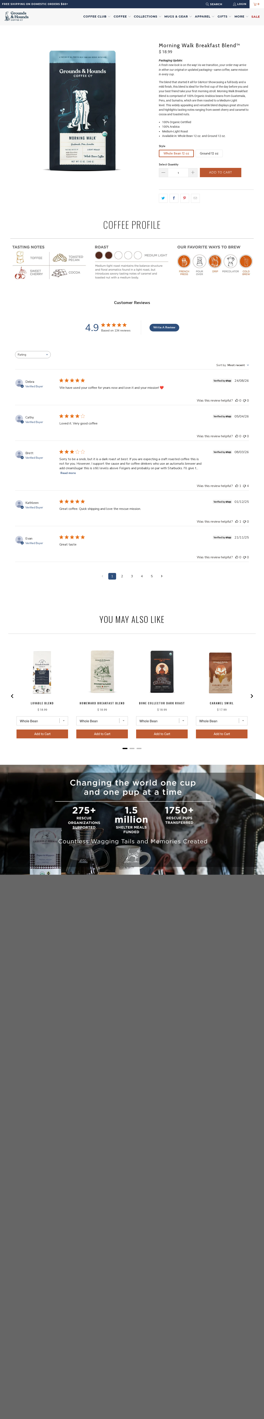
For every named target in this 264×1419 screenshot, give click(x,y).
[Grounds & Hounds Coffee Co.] (16, 16)
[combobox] (219, 4)
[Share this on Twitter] (163, 198)
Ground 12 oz (209, 153)
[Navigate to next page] (162, 576)
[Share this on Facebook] (174, 198)
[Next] (151, 110)
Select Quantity (168, 164)
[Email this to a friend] (195, 198)
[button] (97, 17)
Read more (68, 473)
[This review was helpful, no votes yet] (236, 400)
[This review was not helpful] (244, 486)
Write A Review (164, 327)
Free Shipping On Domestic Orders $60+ (35, 4)
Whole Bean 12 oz (176, 153)
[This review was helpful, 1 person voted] (236, 486)
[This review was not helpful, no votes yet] (244, 400)
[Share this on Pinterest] (184, 198)
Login (241, 4)
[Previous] (13, 110)
